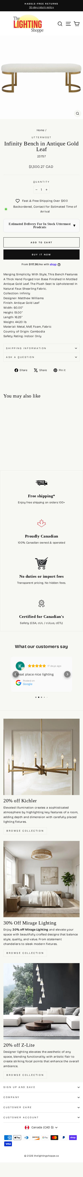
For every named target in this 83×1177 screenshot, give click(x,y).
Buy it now (41, 254)
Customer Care (17, 1107)
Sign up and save (19, 1087)
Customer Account (21, 1117)
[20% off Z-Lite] (41, 1001)
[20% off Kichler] (41, 757)
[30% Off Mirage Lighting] (41, 879)
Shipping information (26, 348)
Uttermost (42, 137)
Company (11, 1097)
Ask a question (20, 357)
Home (40, 130)
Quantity (41, 181)
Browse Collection (25, 830)
